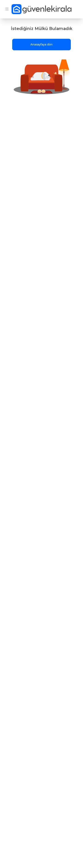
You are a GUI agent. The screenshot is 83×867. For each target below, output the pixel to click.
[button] (41, 76)
